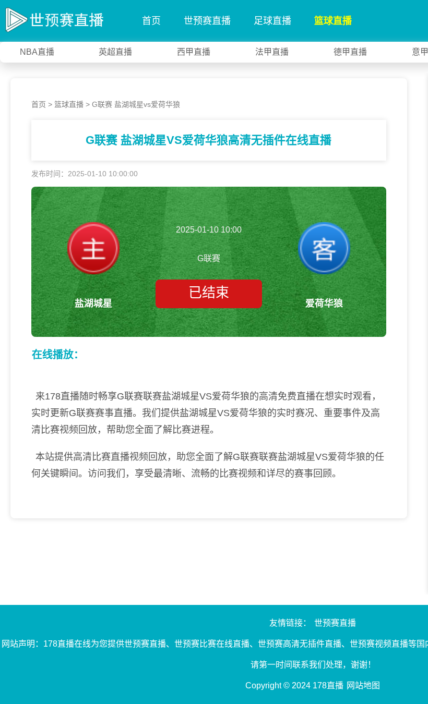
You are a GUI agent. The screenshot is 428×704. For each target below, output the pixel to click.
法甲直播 (272, 51)
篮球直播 (333, 21)
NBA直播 (37, 51)
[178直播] (52, 17)
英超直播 (115, 51)
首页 (151, 21)
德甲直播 (350, 51)
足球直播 (272, 21)
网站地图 (363, 685)
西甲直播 (193, 51)
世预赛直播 (207, 21)
